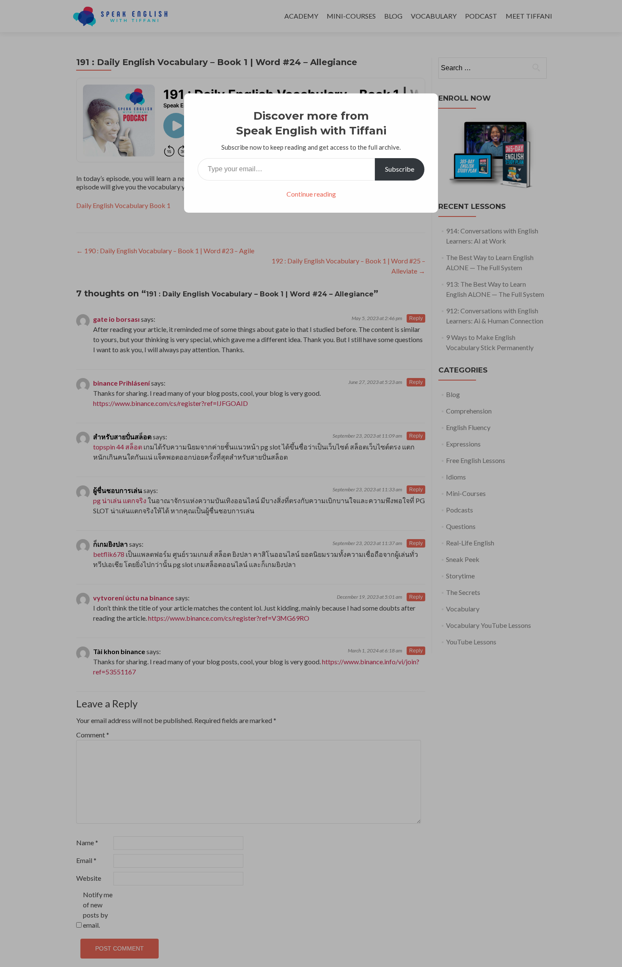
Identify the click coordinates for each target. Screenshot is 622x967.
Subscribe (399, 169)
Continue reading (311, 194)
